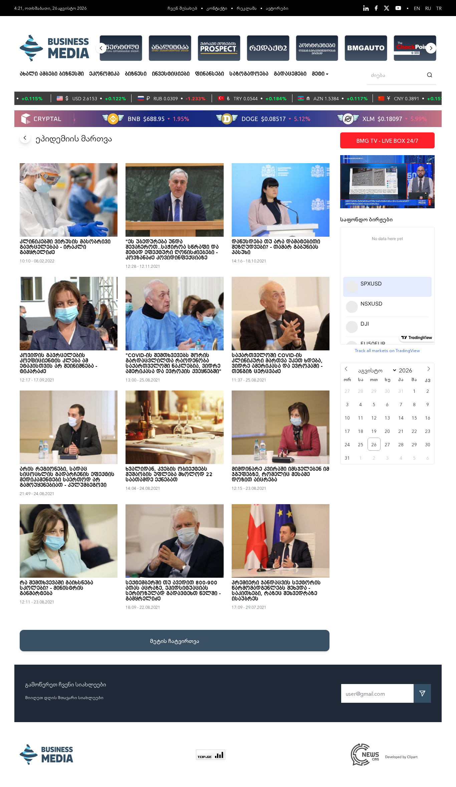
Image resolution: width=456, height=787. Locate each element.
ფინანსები (209, 74)
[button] (101, 48)
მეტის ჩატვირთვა (174, 640)
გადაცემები (290, 74)
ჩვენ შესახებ (182, 8)
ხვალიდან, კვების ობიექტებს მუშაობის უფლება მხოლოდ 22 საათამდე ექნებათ (169, 475)
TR (439, 8)
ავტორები (277, 8)
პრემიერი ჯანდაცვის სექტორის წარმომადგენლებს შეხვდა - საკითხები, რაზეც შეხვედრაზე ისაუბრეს (276, 591)
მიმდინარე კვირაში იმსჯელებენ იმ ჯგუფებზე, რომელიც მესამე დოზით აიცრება (280, 475)
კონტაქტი (217, 8)
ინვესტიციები (171, 74)
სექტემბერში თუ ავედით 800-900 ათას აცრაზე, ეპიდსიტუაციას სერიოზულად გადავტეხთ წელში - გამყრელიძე (173, 591)
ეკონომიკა (104, 74)
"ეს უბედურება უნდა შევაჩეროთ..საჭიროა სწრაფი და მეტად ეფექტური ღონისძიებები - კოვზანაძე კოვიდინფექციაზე (172, 250)
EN (417, 8)
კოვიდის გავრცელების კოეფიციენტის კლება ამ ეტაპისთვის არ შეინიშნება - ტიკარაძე (58, 363)
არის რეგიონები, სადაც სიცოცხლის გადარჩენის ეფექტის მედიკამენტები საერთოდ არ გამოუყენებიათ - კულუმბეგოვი (67, 477)
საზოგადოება (248, 74)
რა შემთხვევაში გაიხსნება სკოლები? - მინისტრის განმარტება (56, 588)
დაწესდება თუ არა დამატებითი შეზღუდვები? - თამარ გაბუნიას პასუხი (276, 247)
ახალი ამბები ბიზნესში (52, 74)
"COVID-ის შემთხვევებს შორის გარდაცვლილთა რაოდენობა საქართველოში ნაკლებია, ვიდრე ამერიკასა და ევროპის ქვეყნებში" (173, 363)
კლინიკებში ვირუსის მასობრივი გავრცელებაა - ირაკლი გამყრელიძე (65, 247)
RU (428, 8)
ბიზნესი (136, 74)
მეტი (318, 74)
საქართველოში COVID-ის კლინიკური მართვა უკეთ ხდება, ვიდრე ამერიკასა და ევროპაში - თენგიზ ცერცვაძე (277, 363)
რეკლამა (247, 8)
